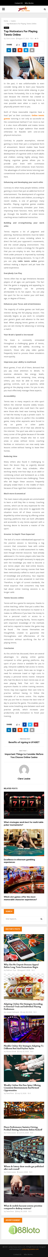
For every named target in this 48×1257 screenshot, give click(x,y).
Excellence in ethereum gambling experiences (19, 861)
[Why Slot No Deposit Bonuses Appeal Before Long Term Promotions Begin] (24, 947)
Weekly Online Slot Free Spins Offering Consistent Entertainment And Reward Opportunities (22, 1088)
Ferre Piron (10, 1093)
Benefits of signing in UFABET (24, 742)
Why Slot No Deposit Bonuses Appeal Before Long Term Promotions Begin (21, 966)
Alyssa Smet (11, 1051)
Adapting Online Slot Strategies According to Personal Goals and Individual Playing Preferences (23, 1007)
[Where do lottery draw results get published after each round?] (24, 1149)
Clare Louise (10, 38)
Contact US (19, 3)
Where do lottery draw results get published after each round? (24, 1167)
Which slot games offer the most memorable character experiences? (20, 898)
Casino (6, 27)
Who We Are (29, 3)
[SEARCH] (41, 919)
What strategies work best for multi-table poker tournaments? (23, 824)
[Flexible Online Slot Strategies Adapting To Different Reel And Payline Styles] (24, 1029)
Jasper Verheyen (12, 1012)
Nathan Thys (11, 970)
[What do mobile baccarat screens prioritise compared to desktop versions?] (24, 1188)
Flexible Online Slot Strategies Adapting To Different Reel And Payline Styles (24, 1047)
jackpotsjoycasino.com (30, 1249)
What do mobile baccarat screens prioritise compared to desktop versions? (23, 1207)
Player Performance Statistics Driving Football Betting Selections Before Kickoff (23, 1128)
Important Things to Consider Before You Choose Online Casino (24, 755)
